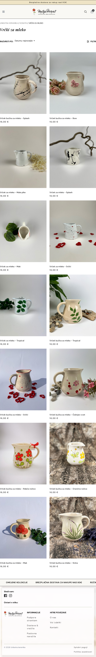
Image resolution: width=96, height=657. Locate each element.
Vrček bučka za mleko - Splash (15, 118)
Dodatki (23, 23)
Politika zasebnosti (83, 652)
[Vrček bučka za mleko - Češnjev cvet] (73, 379)
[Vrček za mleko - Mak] (23, 231)
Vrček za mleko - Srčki (60, 266)
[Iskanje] (85, 11)
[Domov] (44, 11)
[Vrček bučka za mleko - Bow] (73, 83)
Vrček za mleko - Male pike (13, 192)
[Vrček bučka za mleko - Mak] (23, 528)
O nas (53, 617)
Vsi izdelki (55, 622)
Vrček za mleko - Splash (61, 192)
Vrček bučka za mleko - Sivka (64, 563)
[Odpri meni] (3, 11)
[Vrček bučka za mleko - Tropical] (73, 305)
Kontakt (54, 627)
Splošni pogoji (81, 647)
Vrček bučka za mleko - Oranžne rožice (68, 489)
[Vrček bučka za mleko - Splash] (23, 83)
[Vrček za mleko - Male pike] (23, 157)
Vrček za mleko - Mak (10, 266)
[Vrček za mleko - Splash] (73, 157)
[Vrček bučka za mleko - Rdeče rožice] (23, 453)
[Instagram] (10, 595)
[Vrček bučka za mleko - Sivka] (73, 528)
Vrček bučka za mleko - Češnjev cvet (67, 414)
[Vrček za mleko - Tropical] (23, 305)
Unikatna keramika (9, 23)
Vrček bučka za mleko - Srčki (14, 414)
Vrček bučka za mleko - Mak (13, 563)
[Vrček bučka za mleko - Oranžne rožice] (73, 453)
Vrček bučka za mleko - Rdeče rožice (18, 489)
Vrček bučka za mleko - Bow (63, 118)
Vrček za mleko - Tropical (12, 340)
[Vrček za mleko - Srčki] (73, 231)
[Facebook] (5, 595)
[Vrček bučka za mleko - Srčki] (23, 379)
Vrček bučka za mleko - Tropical (65, 340)
